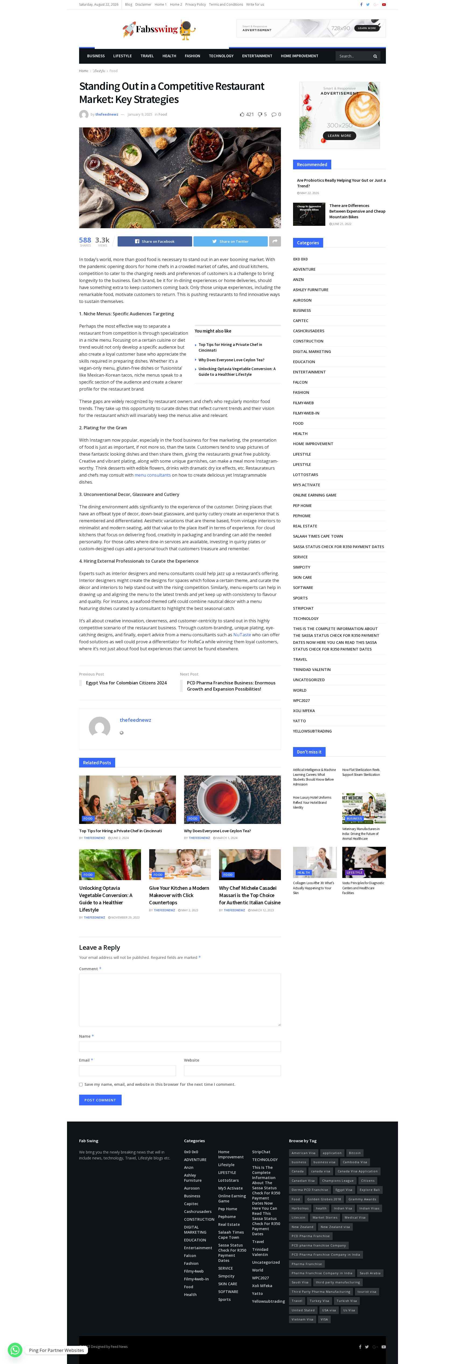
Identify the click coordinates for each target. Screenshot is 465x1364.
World (300, 690)
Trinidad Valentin (312, 669)
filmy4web (303, 402)
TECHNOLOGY (221, 55)
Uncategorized (309, 679)
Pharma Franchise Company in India (322, 1273)
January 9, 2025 (140, 114)
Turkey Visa (319, 1301)
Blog (128, 4)
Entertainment (257, 55)
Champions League (338, 1181)
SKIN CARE (302, 577)
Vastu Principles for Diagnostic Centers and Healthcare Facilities (363, 888)
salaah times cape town (318, 536)
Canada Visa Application (358, 1171)
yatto (299, 720)
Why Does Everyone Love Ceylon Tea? (232, 359)
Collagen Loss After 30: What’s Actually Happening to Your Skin (313, 888)
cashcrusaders (308, 330)
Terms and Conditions (226, 4)
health (321, 1208)
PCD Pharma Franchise (311, 1236)
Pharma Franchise (307, 1264)
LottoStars (305, 474)
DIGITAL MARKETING (312, 351)
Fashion (192, 55)
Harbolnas (300, 1208)
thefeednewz (107, 114)
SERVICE (300, 556)
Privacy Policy (195, 4)
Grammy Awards (362, 1199)
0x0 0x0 (300, 259)
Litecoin (298, 1217)
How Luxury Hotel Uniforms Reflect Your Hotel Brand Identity (312, 802)
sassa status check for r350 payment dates (338, 546)
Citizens (368, 1181)
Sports (300, 598)
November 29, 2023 (125, 917)
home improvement (299, 55)
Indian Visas (369, 1208)
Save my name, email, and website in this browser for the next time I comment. (159, 1084)
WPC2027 (301, 700)
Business (96, 55)
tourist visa (367, 1292)
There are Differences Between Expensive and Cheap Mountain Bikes (357, 211)
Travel (147, 55)
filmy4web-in (306, 413)
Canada (298, 1171)
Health (169, 55)
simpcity (301, 567)
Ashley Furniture (311, 289)
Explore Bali (370, 1190)
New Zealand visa (335, 1227)
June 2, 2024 (120, 838)
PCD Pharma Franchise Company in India (326, 1254)
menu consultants (153, 475)
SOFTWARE (303, 587)
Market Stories (325, 1217)
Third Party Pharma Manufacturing (321, 1292)
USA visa (329, 1310)
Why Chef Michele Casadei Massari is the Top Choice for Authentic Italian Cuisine (249, 895)
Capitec (300, 320)
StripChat (303, 608)
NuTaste (242, 635)
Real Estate (305, 526)
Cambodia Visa (355, 1162)
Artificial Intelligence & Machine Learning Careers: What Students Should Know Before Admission (314, 777)
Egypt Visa (344, 1190)
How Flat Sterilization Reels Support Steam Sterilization (361, 772)
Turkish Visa (347, 1301)
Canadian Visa (303, 1181)
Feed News (119, 1346)
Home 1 (161, 4)
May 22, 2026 (309, 193)
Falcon (300, 382)
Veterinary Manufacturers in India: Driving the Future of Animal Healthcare (361, 834)
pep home (302, 505)
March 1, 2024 (226, 838)
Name (86, 1036)
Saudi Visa (300, 1282)
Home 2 (176, 4)
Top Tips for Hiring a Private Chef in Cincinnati (120, 830)
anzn (298, 279)
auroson (302, 300)
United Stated (303, 1310)
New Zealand (302, 1227)
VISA (324, 1319)
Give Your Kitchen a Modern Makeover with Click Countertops (179, 895)
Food (162, 114)
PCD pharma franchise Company (319, 1245)
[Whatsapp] (15, 1350)
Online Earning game (315, 495)
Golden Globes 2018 (324, 1199)
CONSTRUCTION (308, 341)
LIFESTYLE (122, 55)
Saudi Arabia (370, 1273)
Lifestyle (96, 71)
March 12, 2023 (262, 910)
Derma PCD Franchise (310, 1190)
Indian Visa (343, 1208)
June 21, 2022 (341, 224)
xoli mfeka (304, 710)
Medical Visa (355, 1217)
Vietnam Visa (302, 1319)
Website (191, 1060)
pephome (302, 515)
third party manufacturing (338, 1282)
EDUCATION (304, 361)
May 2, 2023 (189, 910)
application (332, 1153)
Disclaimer (143, 4)
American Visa (304, 1153)
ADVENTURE (304, 269)
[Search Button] (376, 56)
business (299, 1162)
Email (86, 1060)
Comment (90, 968)
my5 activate (306, 484)
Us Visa (349, 1310)
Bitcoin (355, 1153)
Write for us (255, 4)
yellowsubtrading (312, 731)
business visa (324, 1162)
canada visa (320, 1171)
